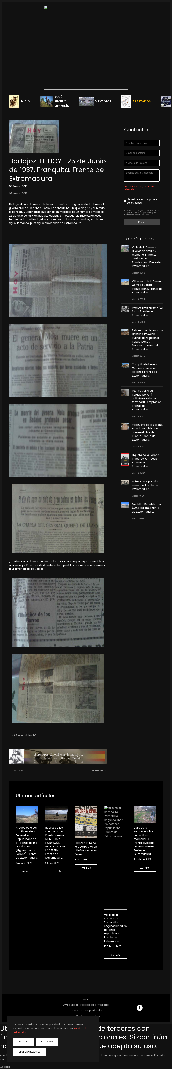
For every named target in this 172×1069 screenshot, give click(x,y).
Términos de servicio (132, 215)
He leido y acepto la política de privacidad (142, 201)
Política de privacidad (143, 213)
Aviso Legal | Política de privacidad (86, 1005)
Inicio (25, 101)
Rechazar (47, 1041)
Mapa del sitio (94, 1010)
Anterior (18, 770)
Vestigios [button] (103, 101)
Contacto (75, 1010)
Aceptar (23, 1041)
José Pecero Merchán (61, 101)
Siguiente (97, 770)
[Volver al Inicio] (86, 48)
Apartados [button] (141, 101)
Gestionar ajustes (29, 1051)
